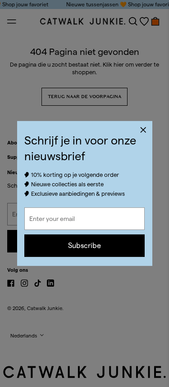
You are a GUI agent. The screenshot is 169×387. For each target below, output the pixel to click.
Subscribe (84, 245)
